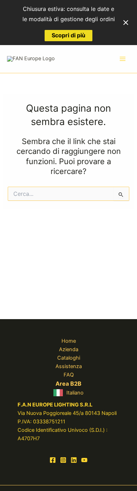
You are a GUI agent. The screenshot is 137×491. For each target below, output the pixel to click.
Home (68, 341)
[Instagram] (63, 460)
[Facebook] (53, 460)
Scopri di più (68, 35)
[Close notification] (126, 22)
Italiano (75, 393)
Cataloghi (68, 358)
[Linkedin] (74, 460)
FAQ (69, 375)
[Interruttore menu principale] (122, 59)
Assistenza (69, 366)
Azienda (68, 349)
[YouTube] (84, 460)
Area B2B (68, 383)
